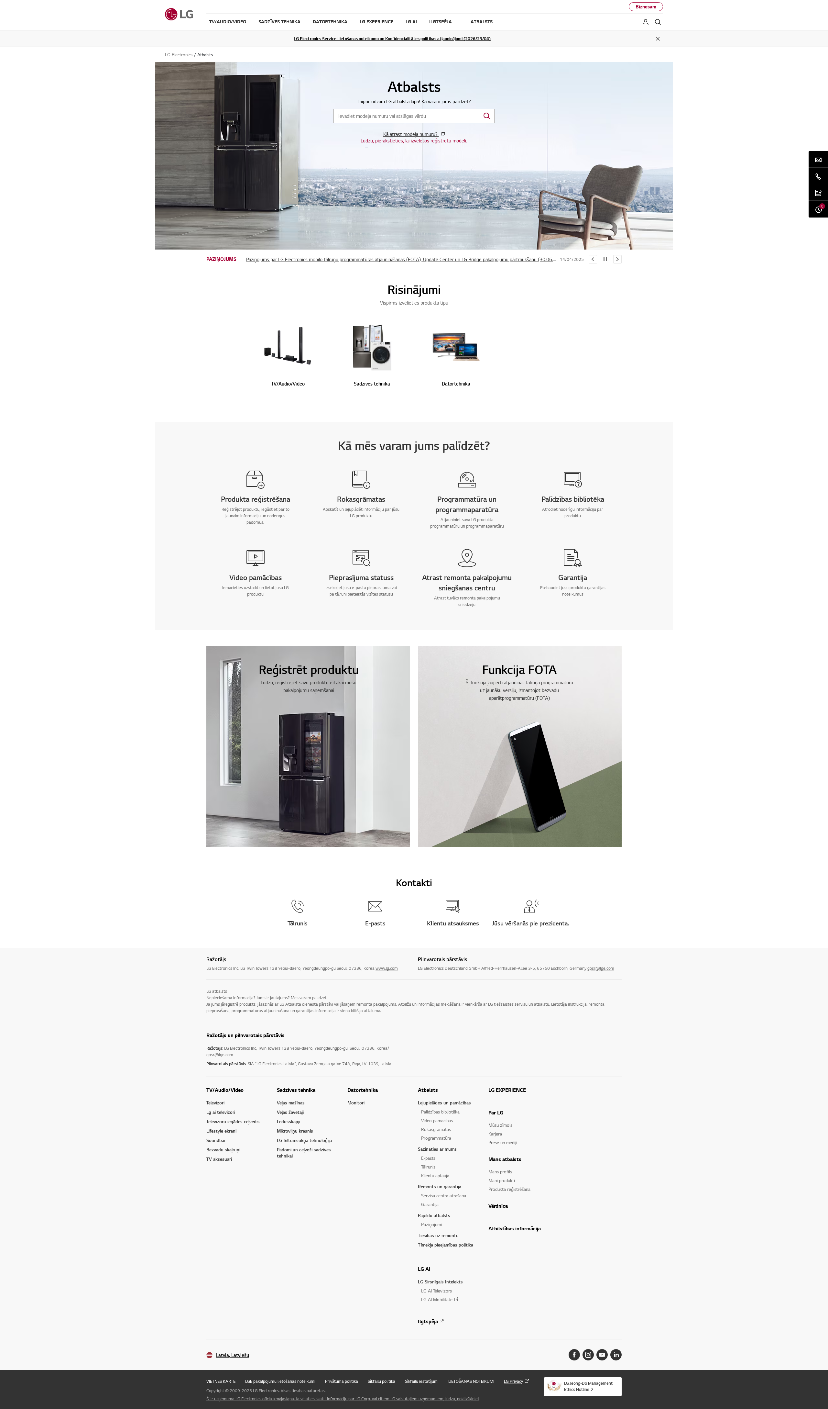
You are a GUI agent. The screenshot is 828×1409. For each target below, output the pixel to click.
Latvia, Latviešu (232, 1355)
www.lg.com (387, 968)
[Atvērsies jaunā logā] (574, 1354)
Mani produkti (501, 1180)
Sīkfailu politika (381, 1381)
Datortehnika (362, 1090)
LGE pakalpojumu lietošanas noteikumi (280, 1381)
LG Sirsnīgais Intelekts (440, 1282)
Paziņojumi (431, 1224)
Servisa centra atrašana (443, 1195)
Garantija (430, 1204)
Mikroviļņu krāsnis (295, 1131)
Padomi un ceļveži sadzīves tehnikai (304, 1152)
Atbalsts (428, 1090)
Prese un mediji (502, 1142)
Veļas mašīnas (291, 1103)
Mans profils (500, 1172)
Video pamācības (437, 1120)
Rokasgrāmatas (436, 1129)
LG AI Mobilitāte (436, 1299)
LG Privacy (513, 1381)
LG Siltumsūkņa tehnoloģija (304, 1140)
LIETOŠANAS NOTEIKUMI (471, 1381)
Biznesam (646, 6)
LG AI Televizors (436, 1291)
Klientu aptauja (435, 1175)
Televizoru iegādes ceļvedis (233, 1121)
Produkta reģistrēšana (509, 1189)
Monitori (356, 1103)
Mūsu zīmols (500, 1125)
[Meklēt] (658, 22)
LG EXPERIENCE (507, 1090)
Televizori (215, 1103)
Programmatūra (436, 1138)
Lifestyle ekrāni (221, 1131)
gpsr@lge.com (600, 968)
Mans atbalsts (504, 1159)
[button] (288, 354)
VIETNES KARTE (220, 1381)
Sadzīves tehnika (296, 1090)
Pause (605, 259)
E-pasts (428, 1158)
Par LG (495, 1112)
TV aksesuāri (219, 1159)
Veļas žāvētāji (290, 1112)
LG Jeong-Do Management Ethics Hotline (588, 1386)
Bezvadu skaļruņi (223, 1149)
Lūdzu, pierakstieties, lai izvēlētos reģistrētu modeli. (414, 140)
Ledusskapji (288, 1121)
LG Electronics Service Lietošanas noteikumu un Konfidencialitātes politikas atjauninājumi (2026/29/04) (392, 38)
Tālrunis (428, 1167)
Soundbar (216, 1140)
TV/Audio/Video (225, 1090)
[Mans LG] (645, 22)
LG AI (424, 1269)
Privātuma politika (341, 1381)
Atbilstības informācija (514, 1228)
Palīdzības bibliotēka (440, 1112)
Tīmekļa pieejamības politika (445, 1245)
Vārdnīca (498, 1205)
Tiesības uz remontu (438, 1235)
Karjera (495, 1134)
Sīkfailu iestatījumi (422, 1381)
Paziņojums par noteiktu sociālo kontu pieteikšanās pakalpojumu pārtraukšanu (326, 259)
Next (617, 259)
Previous (593, 259)
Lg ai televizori (220, 1112)
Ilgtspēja (428, 1321)
